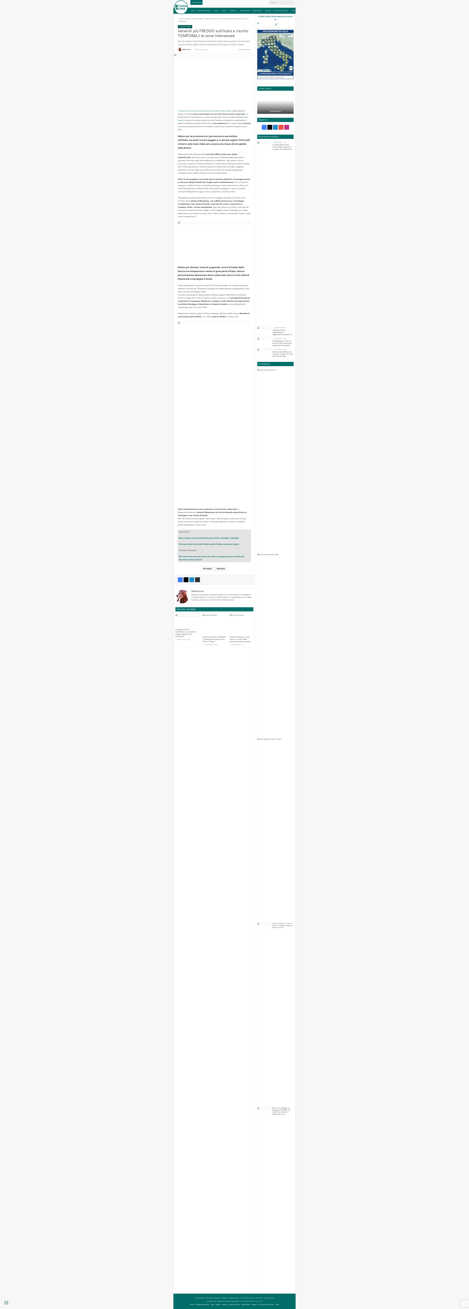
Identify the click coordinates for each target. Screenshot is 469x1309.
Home (193, 10)
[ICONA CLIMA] (181, 7)
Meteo (188, 19)
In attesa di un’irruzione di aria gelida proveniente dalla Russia (204, 111)
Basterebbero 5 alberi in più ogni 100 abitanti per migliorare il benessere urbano (282, 343)
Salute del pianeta (204, 10)
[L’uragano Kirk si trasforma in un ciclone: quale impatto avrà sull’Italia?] (187, 620)
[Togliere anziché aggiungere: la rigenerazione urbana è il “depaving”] (264, 331)
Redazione (186, 49)
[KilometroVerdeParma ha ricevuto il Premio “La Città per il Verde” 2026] (264, 352)
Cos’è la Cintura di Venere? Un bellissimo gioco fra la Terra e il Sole (214, 639)
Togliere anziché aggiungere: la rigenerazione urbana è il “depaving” (282, 332)
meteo (221, 569)
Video (294, 10)
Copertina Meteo (197, 19)
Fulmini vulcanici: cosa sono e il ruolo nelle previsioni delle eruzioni (240, 639)
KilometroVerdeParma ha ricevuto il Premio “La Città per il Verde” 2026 (282, 354)
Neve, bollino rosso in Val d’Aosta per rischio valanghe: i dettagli (208, 538)
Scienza (233, 10)
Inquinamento (245, 10)
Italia (216, 10)
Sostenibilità (256, 10)
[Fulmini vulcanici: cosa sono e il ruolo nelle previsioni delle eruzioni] (241, 624)
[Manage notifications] (6, 1303)
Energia (268, 10)
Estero (224, 10)
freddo (208, 569)
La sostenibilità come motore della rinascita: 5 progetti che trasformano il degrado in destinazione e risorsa (283, 147)
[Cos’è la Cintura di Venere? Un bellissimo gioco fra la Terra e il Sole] (214, 624)
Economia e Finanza (280, 10)
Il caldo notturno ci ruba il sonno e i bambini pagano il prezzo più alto (282, 925)
